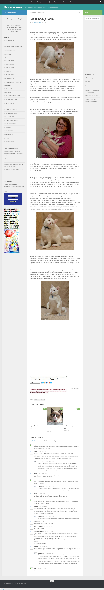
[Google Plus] (49, 383)
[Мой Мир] (46, 383)
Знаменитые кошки (37, 12)
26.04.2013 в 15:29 (42, 568)
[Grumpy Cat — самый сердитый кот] (55, 416)
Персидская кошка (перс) (92, 95)
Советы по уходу (9, 134)
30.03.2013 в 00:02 (43, 546)
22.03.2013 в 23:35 (49, 531)
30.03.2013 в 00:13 (50, 553)
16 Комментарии (37, 441)
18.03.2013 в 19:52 (43, 451)
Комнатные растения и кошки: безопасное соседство (91, 79)
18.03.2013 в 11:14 (42, 445)
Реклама (65, 2)
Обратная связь (13, 2)
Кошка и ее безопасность (11, 120)
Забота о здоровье (10, 50)
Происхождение (9, 74)
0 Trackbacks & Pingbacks (52, 441)
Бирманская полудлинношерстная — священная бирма (13, 153)
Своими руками (9, 130)
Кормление (8, 54)
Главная (5, 2)
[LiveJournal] (48, 383)
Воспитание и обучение (11, 109)
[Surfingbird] (51, 383)
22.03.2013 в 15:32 (48, 526)
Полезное (72, 2)
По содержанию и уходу (11, 99)
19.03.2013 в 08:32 (50, 486)
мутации (43, 399)
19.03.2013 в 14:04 (43, 506)
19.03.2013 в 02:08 (44, 500)
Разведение (8, 127)
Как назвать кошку (10, 116)
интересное (37, 399)
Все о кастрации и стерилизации (13, 46)
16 (79, 12)
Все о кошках (14, 7)
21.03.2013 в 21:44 (42, 521)
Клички (22, 2)
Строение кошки (9, 78)
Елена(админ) (37, 22)
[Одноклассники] (44, 383)
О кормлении (8, 88)
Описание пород (9, 67)
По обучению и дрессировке (12, 95)
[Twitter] (43, 383)
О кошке (7, 58)
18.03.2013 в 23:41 (43, 480)
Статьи (7, 138)
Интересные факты (10, 64)
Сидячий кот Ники (35, 426)
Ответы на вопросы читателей (13, 82)
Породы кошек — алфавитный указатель (49, 2)
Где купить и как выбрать (11, 113)
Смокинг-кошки (19, 169)
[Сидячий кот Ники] (38, 415)
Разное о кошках (9, 141)
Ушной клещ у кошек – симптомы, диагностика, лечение (91, 101)
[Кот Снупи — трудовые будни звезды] (71, 415)
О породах (8, 92)
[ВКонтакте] (41, 383)
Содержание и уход (10, 107)
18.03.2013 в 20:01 (50, 461)
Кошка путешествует (10, 123)
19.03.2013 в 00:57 (42, 493)
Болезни (7, 43)
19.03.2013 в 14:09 (50, 516)
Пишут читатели (9, 103)
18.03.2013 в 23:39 (43, 473)
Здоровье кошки (9, 40)
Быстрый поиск (31, 2)
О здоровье (8, 85)
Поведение (8, 71)
